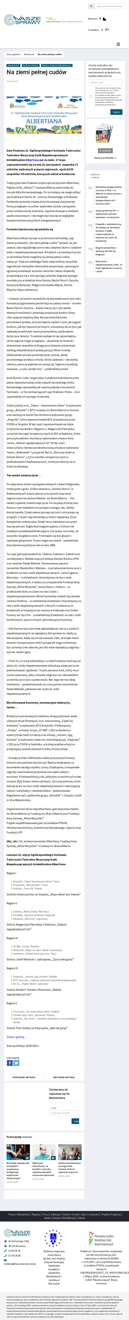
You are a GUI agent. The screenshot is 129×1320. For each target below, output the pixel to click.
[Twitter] (16, 1063)
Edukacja (55, 1214)
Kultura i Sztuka (30, 65)
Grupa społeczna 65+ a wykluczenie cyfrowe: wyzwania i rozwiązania (107, 214)
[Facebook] (10, 1063)
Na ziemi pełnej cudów (50, 54)
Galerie (81, 1218)
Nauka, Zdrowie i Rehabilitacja (56, 65)
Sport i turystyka (90, 1214)
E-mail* (54, 1108)
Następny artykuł (64, 1077)
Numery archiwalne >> (105, 158)
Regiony (36, 1214)
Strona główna (13, 54)
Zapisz (76, 1121)
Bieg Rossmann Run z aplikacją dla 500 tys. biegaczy (106, 251)
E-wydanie (105, 150)
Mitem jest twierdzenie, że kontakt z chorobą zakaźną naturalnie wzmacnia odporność (43, 1169)
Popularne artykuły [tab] (95, 176)
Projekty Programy (111, 1214)
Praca (46, 1214)
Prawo (11, 1214)
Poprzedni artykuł (24, 1077)
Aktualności (29, 54)
